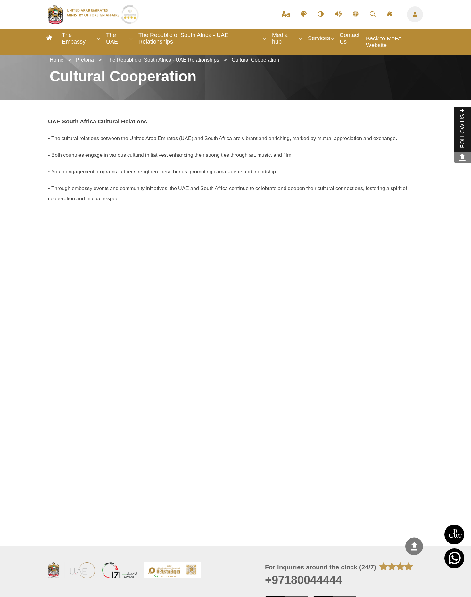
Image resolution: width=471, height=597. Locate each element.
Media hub (280, 38)
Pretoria (85, 60)
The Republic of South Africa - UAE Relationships (183, 38)
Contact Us (349, 38)
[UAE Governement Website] (72, 571)
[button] (454, 534)
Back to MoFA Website (383, 41)
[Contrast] (321, 14)
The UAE (112, 38)
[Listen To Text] (338, 14)
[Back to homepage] (84, 22)
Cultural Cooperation (255, 60)
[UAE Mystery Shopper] (172, 571)
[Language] (356, 14)
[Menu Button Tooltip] (415, 14)
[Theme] (304, 14)
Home (56, 60)
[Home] (49, 38)
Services (319, 38)
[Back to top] (414, 546)
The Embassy (74, 38)
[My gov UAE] (119, 571)
